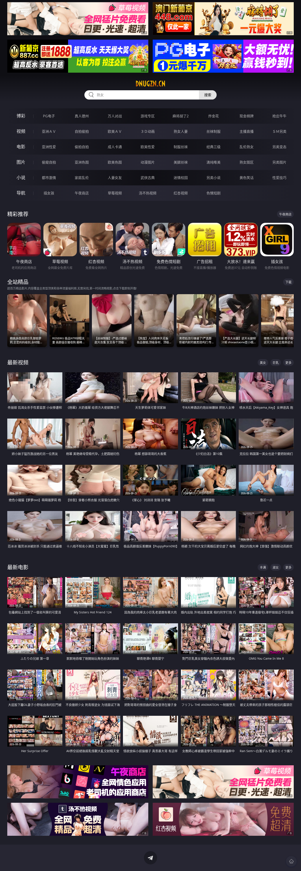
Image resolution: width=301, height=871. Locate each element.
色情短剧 (213, 193)
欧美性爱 (148, 146)
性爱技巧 (279, 177)
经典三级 (213, 146)
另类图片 (279, 162)
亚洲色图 (82, 162)
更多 (288, 362)
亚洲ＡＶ (49, 131)
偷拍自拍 (82, 146)
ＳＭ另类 (279, 131)
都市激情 (49, 177)
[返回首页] (291, 861)
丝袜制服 (213, 131)
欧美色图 (115, 162)
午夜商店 (82, 193)
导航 (21, 193)
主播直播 (247, 131)
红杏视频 (181, 193)
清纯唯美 (213, 162)
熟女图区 (247, 162)
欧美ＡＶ (115, 131)
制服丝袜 (181, 146)
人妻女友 (115, 177)
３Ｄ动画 (148, 131)
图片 (21, 162)
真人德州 (82, 116)
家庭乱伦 (82, 177)
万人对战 (115, 116)
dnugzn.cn (150, 83)
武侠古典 (148, 177)
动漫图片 (148, 162)
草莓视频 (115, 193)
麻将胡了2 (181, 116)
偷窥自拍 (49, 162)
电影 (21, 147)
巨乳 (276, 362)
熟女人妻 (181, 131)
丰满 (263, 567)
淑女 (276, 567)
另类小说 (213, 177)
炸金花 (213, 116)
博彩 (21, 116)
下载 (288, 282)
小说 (21, 178)
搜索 (207, 94)
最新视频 (17, 362)
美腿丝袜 (181, 162)
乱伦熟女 (247, 146)
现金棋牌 (247, 116)
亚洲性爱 (49, 146)
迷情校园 (181, 177)
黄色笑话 (247, 177)
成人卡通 (115, 146)
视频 (21, 131)
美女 (263, 362)
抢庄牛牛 (279, 116)
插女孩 (49, 193)
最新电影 (17, 567)
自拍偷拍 (82, 131)
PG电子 (49, 116)
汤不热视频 (147, 193)
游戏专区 (148, 116)
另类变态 (279, 146)
